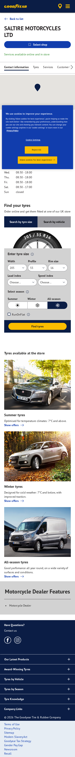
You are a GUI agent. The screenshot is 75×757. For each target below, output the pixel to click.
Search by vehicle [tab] (54, 222)
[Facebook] (7, 640)
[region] (37, 137)
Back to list (16, 19)
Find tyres (37, 326)
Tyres (36, 67)
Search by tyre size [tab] (21, 222)
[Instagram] (17, 640)
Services (48, 67)
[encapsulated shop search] (60, 6)
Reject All (36, 150)
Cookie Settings (33, 140)
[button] (68, 6)
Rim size (53, 261)
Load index (14, 275)
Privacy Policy (12, 130)
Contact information (16, 67)
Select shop (40, 44)
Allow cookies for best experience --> (37, 160)
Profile (32, 261)
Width (11, 261)
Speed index (45, 275)
